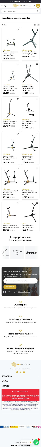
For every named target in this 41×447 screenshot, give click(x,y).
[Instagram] (20, 372)
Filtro (5, 25)
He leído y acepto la (18, 292)
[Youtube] (24, 372)
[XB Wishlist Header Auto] (34, 6)
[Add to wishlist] (18, 29)
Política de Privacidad (24, 292)
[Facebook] (17, 372)
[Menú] (2, 5)
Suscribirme (10, 287)
